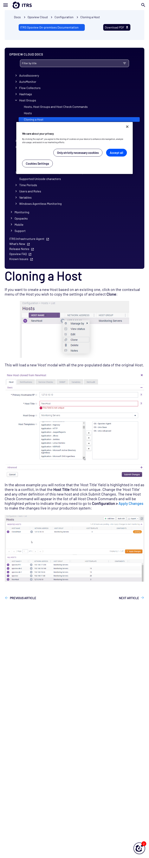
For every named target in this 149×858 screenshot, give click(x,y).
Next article (129, 598)
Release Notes (19, 249)
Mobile (19, 224)
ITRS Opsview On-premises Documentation (49, 27)
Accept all (116, 152)
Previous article (23, 598)
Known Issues (18, 259)
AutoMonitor (27, 81)
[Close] (127, 126)
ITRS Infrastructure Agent (26, 238)
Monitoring (22, 212)
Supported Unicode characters (40, 179)
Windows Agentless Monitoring (40, 203)
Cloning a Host (90, 17)
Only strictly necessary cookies (78, 152)
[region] (74, 148)
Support (20, 231)
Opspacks (21, 218)
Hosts (28, 113)
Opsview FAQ (18, 254)
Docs (17, 17)
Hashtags (25, 94)
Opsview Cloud (38, 17)
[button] (139, 848)
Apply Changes (131, 503)
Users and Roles (30, 191)
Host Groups (27, 100)
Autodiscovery (29, 75)
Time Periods (28, 185)
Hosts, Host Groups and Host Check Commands (56, 106)
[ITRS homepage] (16, 5)
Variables (25, 197)
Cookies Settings (37, 163)
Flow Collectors (30, 88)
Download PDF (114, 27)
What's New (17, 244)
